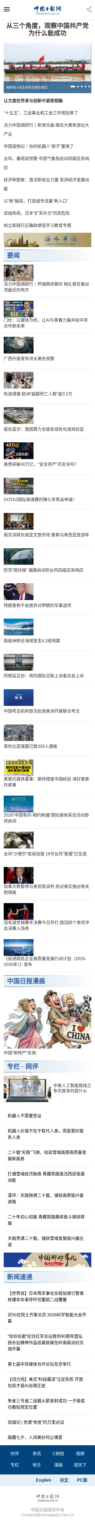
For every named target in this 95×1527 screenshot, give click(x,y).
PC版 (82, 1480)
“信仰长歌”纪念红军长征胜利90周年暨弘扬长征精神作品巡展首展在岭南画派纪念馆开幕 (46, 1342)
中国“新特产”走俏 (20, 1053)
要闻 (13, 255)
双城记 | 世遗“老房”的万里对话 (36, 1422)
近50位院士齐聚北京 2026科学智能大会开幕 (47, 1318)
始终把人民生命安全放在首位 (27, 87)
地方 (36, 1465)
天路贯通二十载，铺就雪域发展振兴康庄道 (46, 1241)
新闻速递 (19, 1276)
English (43, 1480)
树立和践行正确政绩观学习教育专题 (37, 225)
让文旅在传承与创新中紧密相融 (33, 100)
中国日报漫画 (26, 981)
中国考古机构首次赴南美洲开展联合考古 (42, 711)
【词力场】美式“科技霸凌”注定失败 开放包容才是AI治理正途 (45, 1382)
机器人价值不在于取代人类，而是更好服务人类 (46, 1134)
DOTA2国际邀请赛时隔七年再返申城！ (40, 499)
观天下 (80, 1465)
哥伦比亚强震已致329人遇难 (30, 746)
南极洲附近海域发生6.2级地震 (32, 641)
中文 (64, 1480)
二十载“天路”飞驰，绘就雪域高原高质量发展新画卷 (47, 1155)
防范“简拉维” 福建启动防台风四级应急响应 (43, 570)
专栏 (13, 1066)
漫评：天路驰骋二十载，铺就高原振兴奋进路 (46, 1198)
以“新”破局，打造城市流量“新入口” (36, 201)
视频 (80, 1453)
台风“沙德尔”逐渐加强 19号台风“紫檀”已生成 (45, 854)
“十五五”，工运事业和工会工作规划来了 (41, 113)
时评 (15, 1453)
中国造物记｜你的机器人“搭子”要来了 (39, 146)
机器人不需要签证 (24, 1116)
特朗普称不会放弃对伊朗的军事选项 (37, 605)
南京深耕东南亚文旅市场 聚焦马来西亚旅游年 (46, 535)
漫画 (58, 1465)
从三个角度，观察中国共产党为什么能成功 (47, 29)
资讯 (36, 1453)
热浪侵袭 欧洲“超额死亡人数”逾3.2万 (38, 394)
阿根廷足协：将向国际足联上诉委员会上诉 (44, 676)
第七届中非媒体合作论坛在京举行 (39, 1364)
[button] (72, 86)
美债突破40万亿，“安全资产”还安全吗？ (41, 464)
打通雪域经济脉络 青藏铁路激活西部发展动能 (46, 1177)
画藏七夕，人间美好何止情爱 (35, 1437)
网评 (32, 1066)
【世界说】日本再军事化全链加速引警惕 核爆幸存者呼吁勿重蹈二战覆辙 (46, 1296)
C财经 (58, 1453)
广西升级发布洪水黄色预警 (29, 358)
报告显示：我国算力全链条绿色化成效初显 (44, 429)
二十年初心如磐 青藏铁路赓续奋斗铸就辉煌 (46, 1220)
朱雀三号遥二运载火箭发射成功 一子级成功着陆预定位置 (46, 1404)
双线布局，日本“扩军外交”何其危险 (37, 213)
